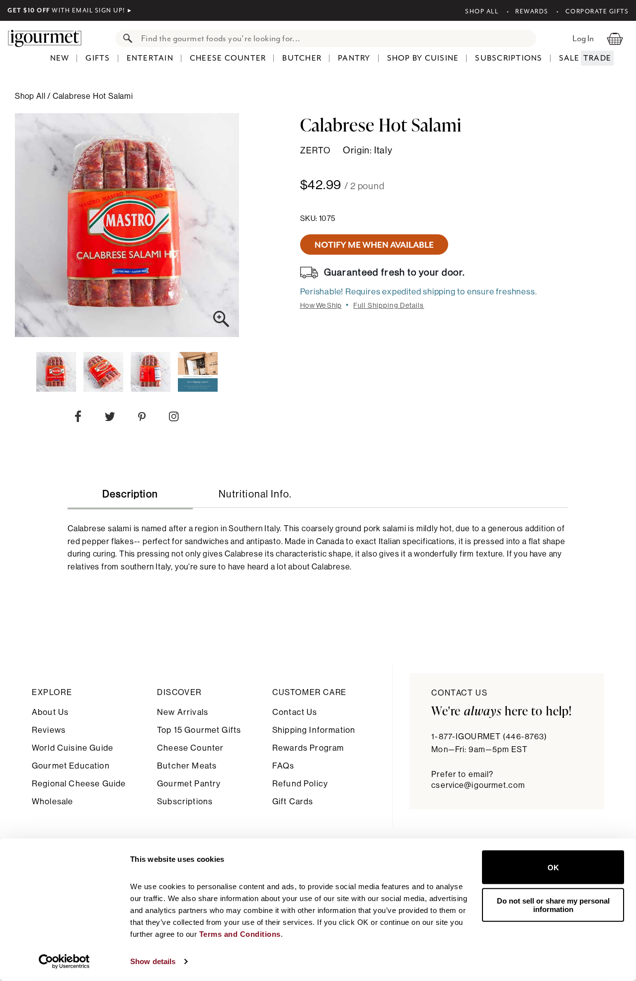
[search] (335, 38)
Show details (152, 961)
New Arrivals (182, 712)
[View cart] (615, 38)
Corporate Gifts (597, 11)
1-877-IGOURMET (489, 737)
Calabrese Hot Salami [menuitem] (93, 96)
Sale (569, 58)
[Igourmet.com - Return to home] (49, 38)
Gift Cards (293, 801)
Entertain (150, 58)
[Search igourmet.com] (125, 38)
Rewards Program (308, 748)
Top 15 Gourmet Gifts (199, 730)
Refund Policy (300, 783)
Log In (583, 38)
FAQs (283, 766)
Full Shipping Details (388, 305)
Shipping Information (313, 730)
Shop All (481, 11)
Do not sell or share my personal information (553, 904)
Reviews (49, 730)
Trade (597, 58)
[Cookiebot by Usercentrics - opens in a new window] (64, 961)
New (60, 58)
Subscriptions (508, 58)
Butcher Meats (187, 766)
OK (553, 867)
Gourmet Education (71, 766)
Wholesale (52, 801)
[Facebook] (78, 418)
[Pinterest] (142, 418)
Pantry (354, 58)
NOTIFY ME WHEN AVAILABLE (374, 244)
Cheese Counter (228, 58)
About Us (50, 712)
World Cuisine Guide (72, 748)
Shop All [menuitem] (31, 96)
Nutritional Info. (255, 494)
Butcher (301, 58)
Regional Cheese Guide (79, 783)
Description (130, 494)
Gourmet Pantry (189, 783)
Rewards (532, 11)
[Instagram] (173, 418)
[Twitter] (110, 418)
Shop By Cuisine (423, 58)
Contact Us (295, 712)
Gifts (97, 58)
